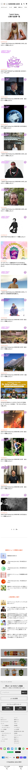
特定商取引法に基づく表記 (19, 731)
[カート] (26, 4)
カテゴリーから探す (7, 767)
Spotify (23, 749)
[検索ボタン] (24, 4)
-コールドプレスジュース (6, 733)
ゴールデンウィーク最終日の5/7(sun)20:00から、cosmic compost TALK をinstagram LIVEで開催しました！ (14, 264)
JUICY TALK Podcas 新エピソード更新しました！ (13, 236)
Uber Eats (20, 749)
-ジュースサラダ (4, 739)
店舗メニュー (16, 721)
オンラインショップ (4, 7)
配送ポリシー (16, 739)
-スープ (3, 737)
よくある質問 (14, 698)
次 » (17, 529)
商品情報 (15, 7)
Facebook (8, 749)
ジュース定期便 (3, 729)
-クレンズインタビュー (6, 727)
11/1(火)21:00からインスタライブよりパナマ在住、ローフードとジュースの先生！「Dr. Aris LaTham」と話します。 (14, 404)
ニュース (15, 717)
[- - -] (2, 4)
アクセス (25, 7)
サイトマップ (16, 743)
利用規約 (15, 733)
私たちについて (3, 719)
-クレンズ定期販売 (5, 725)
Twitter (12, 749)
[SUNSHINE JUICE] (14, 4)
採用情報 (15, 725)
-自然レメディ (4, 735)
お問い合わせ (16, 741)
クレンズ (10, 7)
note (16, 749)
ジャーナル (3, 741)
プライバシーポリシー (18, 735)
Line (5, 749)
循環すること (20, 7)
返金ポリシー (16, 737)
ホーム (2, 717)
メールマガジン (17, 727)
